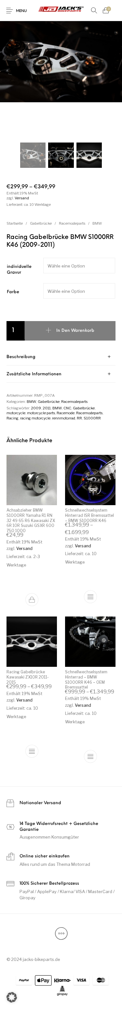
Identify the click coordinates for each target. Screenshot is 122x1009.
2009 (36, 408)
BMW (97, 223)
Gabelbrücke (41, 223)
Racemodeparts (72, 223)
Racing (13, 418)
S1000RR (92, 418)
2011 (47, 408)
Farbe (13, 292)
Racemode (66, 413)
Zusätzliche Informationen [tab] (34, 374)
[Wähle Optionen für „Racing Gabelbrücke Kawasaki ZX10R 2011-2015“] (31, 751)
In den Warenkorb (75, 331)
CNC (67, 408)
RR (79, 418)
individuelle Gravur (19, 270)
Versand (22, 198)
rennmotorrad (63, 418)
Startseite (15, 223)
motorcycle (16, 413)
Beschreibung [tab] (21, 357)
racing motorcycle (35, 418)
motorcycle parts (41, 413)
